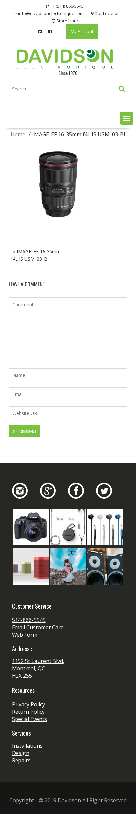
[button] (126, 118)
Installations (27, 745)
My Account (82, 31)
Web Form (24, 634)
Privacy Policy (28, 704)
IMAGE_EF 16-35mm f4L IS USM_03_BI (36, 255)
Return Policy (28, 711)
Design (20, 753)
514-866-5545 (29, 620)
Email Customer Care (38, 627)
